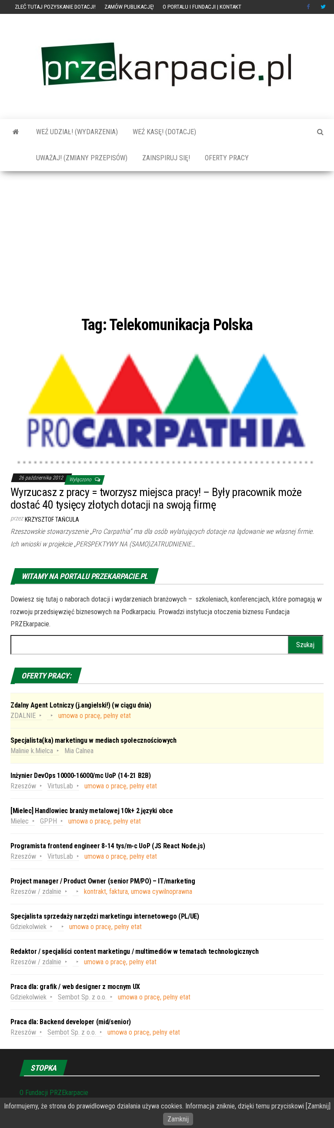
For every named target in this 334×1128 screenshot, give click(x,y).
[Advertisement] (167, 243)
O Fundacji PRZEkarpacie (54, 1092)
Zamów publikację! (129, 6)
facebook (309, 7)
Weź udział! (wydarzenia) (76, 132)
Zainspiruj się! (165, 158)
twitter (323, 7)
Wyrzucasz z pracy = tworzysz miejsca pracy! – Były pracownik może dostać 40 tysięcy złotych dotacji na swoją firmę (155, 498)
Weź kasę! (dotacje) (163, 132)
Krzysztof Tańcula (52, 519)
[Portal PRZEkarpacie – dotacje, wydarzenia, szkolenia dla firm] (16, 132)
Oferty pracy (226, 158)
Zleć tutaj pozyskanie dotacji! (55, 6)
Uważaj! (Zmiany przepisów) (80, 158)
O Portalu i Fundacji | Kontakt (202, 6)
